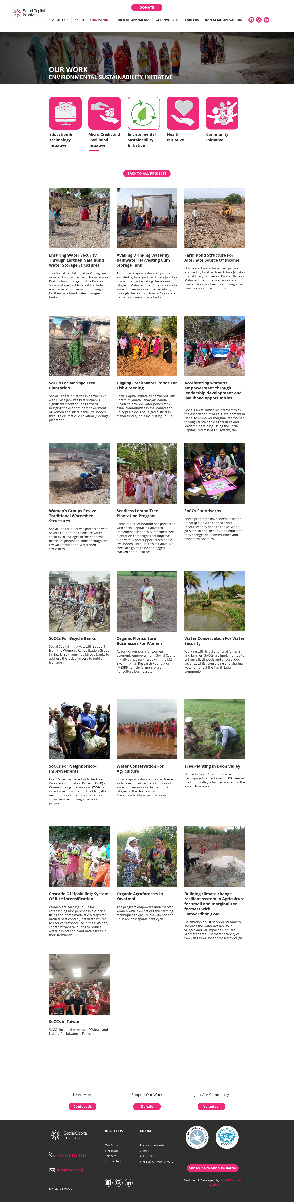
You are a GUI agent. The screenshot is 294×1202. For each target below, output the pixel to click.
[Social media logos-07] (129, 1183)
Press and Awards (152, 1145)
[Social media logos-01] (251, 20)
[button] (60, 20)
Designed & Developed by (201, 1180)
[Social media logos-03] (266, 20)
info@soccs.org (70, 1170)
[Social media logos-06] (119, 1183)
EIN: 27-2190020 (60, 1188)
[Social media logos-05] (109, 1183)
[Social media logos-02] (259, 20)
